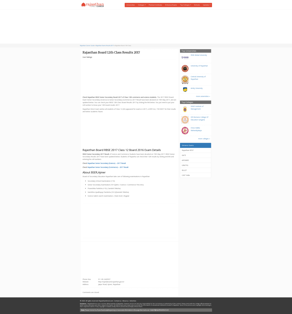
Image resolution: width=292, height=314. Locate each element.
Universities (130, 5)
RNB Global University (199, 55)
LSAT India (186, 175)
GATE (184, 155)
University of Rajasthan (199, 66)
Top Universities (188, 51)
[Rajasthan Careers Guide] (92, 4)
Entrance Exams (171, 5)
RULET (184, 170)
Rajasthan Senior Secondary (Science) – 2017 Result (106, 163)
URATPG (185, 165)
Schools (197, 5)
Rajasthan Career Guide (87, 45)
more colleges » (204, 139)
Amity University (197, 88)
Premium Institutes (155, 5)
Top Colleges (187, 102)
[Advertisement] (146, 26)
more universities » (203, 96)
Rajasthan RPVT (188, 150)
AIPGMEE (185, 160)
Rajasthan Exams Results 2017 (105, 45)
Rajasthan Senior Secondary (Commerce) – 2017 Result (107, 167)
